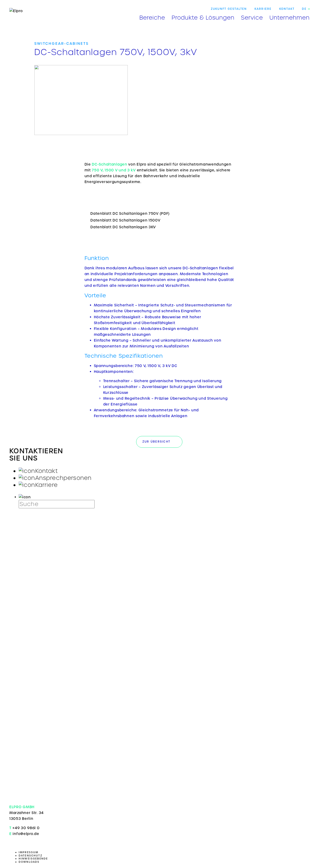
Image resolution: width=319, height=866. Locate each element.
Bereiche (152, 17)
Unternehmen (289, 17)
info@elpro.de (26, 833)
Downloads (29, 861)
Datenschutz (31, 855)
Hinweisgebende (33, 858)
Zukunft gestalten (229, 8)
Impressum (29, 852)
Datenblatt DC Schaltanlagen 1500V (125, 220)
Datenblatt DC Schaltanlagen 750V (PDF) (130, 213)
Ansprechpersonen (63, 478)
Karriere (263, 8)
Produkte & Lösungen (203, 17)
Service (252, 17)
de (305, 8)
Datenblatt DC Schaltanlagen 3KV (123, 227)
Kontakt (287, 8)
